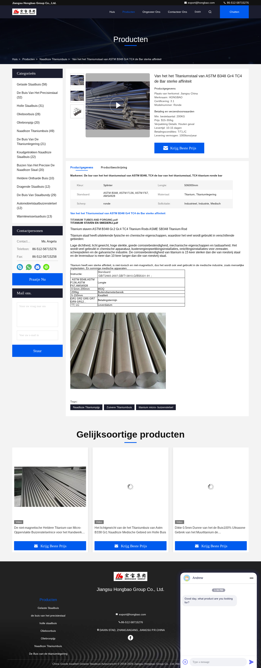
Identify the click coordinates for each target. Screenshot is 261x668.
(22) (34, 155)
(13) (34, 216)
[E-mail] (37, 267)
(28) (28, 114)
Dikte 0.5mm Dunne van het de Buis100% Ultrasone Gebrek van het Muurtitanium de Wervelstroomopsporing (210, 530)
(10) (35, 178)
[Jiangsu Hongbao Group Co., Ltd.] (24, 11)
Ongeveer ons (151, 11)
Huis (112, 11)
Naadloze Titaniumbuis (53, 59)
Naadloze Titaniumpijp (86, 407)
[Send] (251, 662)
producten (28, 59)
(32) (37, 95)
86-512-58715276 (237, 2)
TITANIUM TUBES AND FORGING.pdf (94, 219)
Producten (128, 11)
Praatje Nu (37, 279)
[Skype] (19, 267)
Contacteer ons (177, 11)
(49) (35, 131)
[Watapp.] (29, 267)
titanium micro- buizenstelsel (156, 407)
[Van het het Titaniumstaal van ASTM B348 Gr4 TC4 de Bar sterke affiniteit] (118, 105)
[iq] (46, 267)
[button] (19, 496)
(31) (30, 105)
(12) (33, 186)
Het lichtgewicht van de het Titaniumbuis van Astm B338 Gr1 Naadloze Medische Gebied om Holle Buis (130, 530)
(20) (28, 122)
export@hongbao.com (202, 2)
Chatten (234, 11)
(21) (31, 142)
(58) (32, 84)
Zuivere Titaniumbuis (119, 407)
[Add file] (185, 662)
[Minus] (251, 578)
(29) (36, 195)
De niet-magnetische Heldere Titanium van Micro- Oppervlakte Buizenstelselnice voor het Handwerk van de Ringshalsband (48, 530)
